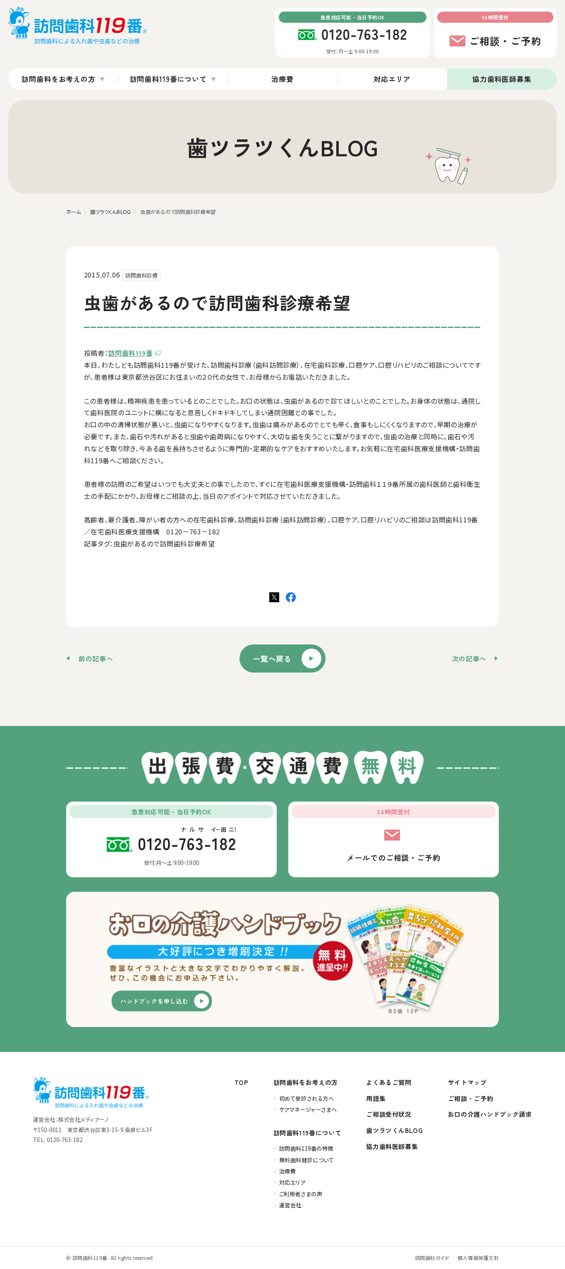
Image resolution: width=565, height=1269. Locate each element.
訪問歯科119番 (130, 353)
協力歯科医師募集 (501, 79)
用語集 (375, 1098)
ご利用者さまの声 (300, 1194)
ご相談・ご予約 (470, 1098)
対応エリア (391, 79)
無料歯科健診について (306, 1160)
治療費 (282, 79)
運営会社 (290, 1205)
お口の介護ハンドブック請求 (490, 1113)
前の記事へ (96, 658)
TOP (242, 1082)
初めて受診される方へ (306, 1098)
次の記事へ (469, 658)
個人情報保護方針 (478, 1257)
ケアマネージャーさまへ (308, 1109)
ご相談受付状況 (388, 1113)
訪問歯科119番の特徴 (306, 1148)
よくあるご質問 (388, 1082)
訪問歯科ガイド (432, 1257)
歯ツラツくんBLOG (394, 1130)
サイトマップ (467, 1082)
